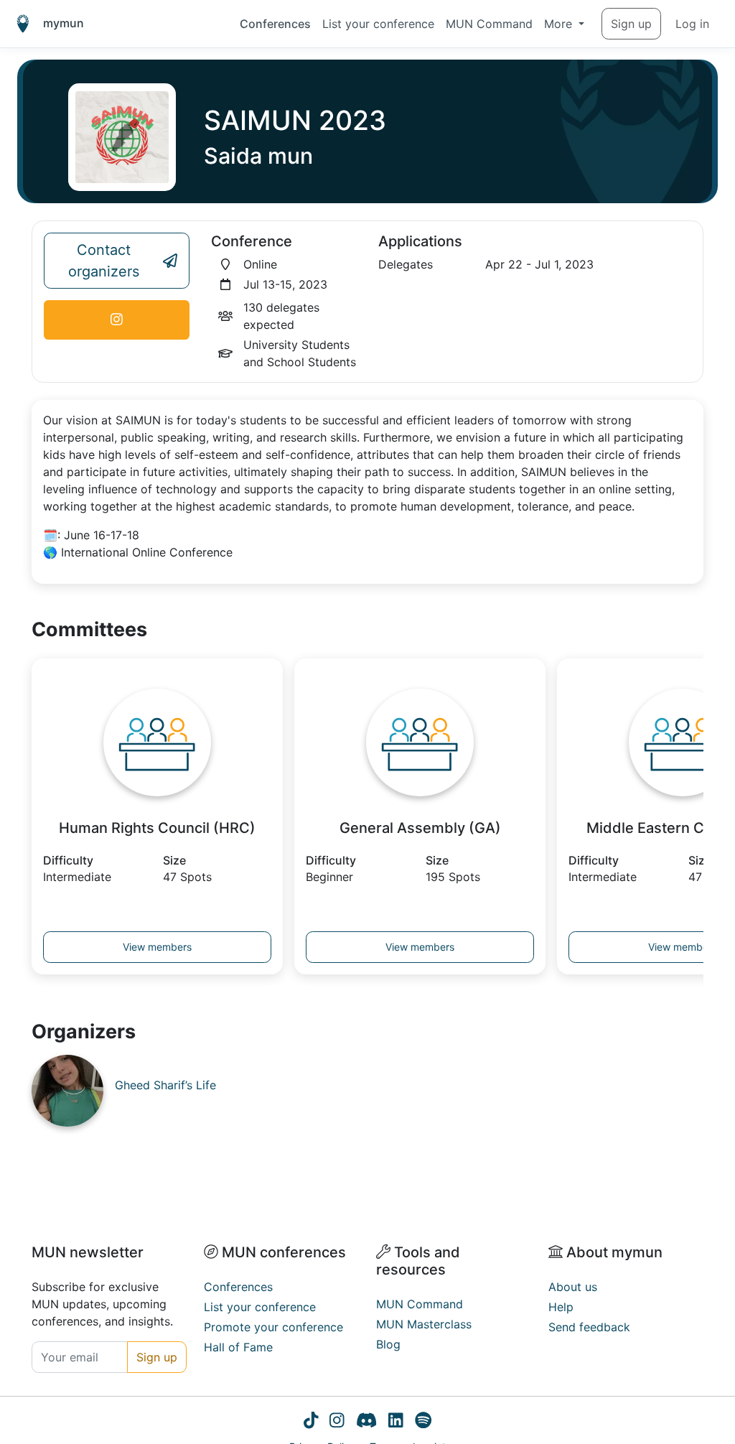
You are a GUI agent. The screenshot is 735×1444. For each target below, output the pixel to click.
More (560, 24)
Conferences (275, 24)
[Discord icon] (366, 1422)
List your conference (378, 24)
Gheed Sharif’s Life (165, 1085)
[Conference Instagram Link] (116, 320)
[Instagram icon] (337, 1422)
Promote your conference (273, 1327)
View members (157, 947)
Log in (692, 24)
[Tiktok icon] (311, 1422)
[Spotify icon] (423, 1422)
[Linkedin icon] (395, 1422)
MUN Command (489, 24)
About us (572, 1287)
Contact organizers (103, 260)
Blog (388, 1344)
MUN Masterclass (424, 1324)
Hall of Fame (238, 1347)
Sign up (631, 24)
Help (561, 1307)
